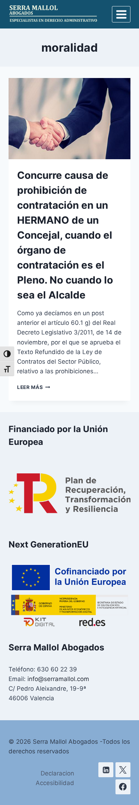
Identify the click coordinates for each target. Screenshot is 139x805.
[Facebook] (123, 787)
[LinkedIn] (106, 770)
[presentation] (69, 118)
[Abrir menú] (121, 14)
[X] (123, 770)
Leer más (33, 387)
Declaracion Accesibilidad (55, 778)
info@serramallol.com (58, 678)
